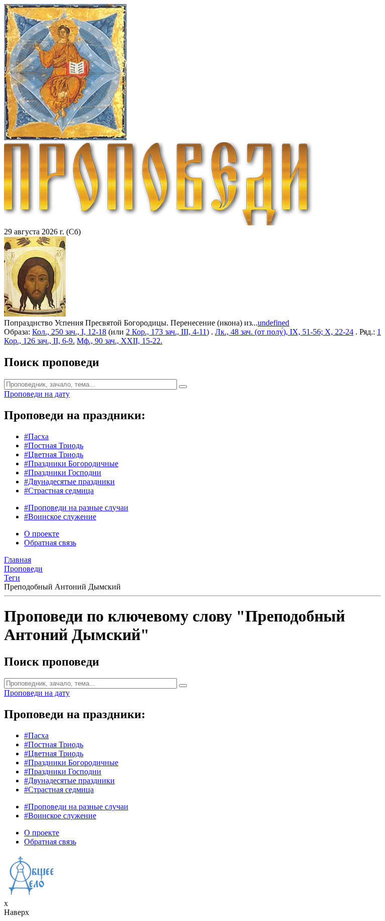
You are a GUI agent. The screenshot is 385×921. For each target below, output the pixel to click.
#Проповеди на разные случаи (76, 507)
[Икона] (35, 314)
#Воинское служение (60, 516)
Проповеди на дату (37, 394)
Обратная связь (50, 542)
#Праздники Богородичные (71, 463)
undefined (273, 323)
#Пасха (36, 436)
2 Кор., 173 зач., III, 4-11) (167, 332)
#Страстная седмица (59, 490)
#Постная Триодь (53, 445)
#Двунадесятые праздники (69, 481)
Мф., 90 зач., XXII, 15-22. (119, 341)
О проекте (41, 533)
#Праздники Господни (62, 472)
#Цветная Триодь (53, 454)
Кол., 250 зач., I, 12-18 (69, 332)
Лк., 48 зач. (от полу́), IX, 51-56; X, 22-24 (284, 332)
